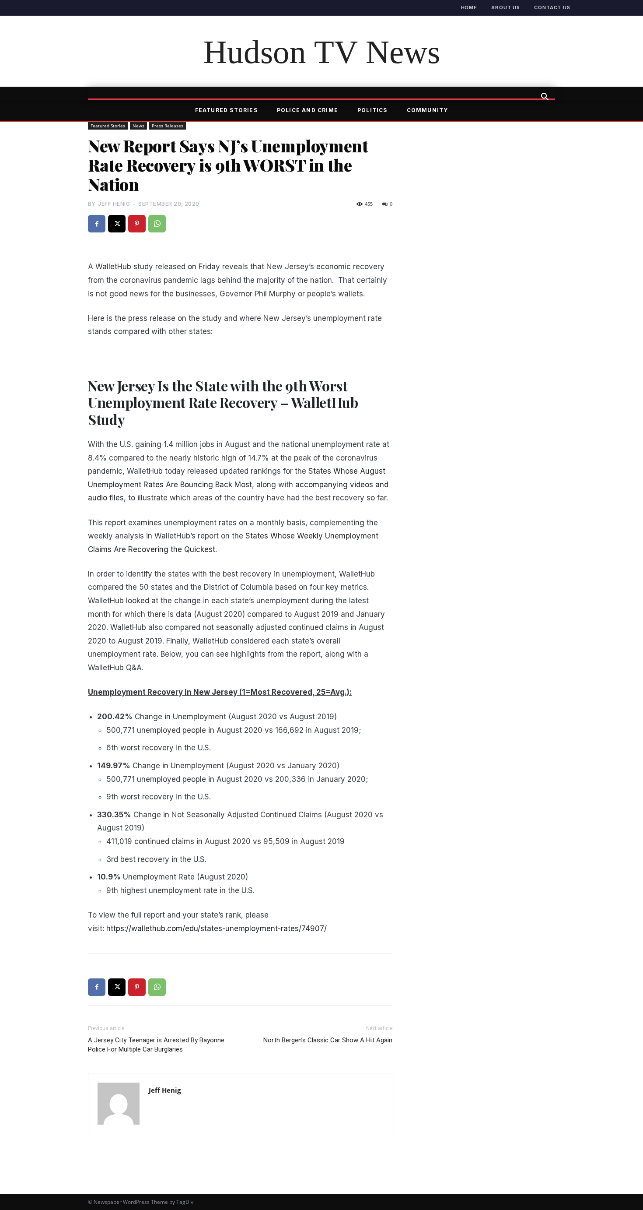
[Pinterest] (137, 223)
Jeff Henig (114, 203)
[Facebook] (96, 223)
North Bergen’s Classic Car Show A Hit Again (327, 1040)
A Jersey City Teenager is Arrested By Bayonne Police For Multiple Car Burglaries (156, 1044)
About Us (505, 7)
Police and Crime (307, 110)
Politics (372, 110)
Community (427, 110)
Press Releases (167, 126)
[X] (117, 223)
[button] (544, 97)
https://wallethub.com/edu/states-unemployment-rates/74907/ (216, 928)
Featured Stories (226, 110)
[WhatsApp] (157, 223)
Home (469, 7)
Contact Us (552, 7)
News (138, 126)
